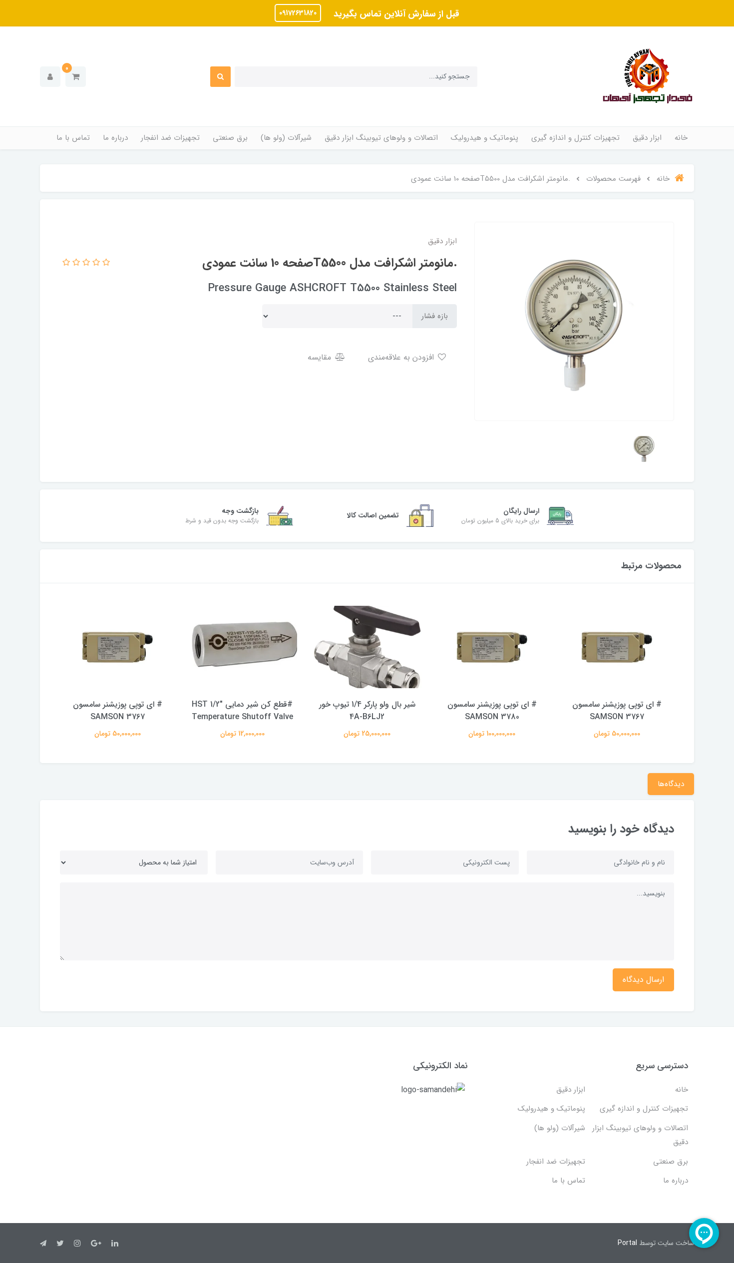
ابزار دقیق (647, 138)
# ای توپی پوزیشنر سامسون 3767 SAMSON (617, 710)
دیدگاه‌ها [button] (671, 784)
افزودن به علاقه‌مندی (402, 357)
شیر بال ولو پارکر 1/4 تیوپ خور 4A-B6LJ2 (367, 710)
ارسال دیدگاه (643, 979)
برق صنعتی (230, 138)
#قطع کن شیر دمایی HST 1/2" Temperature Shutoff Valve (242, 710)
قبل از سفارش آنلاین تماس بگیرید (395, 14)
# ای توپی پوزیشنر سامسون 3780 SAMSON (492, 710)
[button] (75, 76)
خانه (681, 138)
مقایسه (321, 357)
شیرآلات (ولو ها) (286, 138)
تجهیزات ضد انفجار (170, 138)
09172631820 (298, 12)
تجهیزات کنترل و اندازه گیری (575, 138)
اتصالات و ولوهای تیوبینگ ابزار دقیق (381, 138)
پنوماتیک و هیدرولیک (484, 138)
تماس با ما (73, 138)
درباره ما (115, 138)
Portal (627, 1243)
